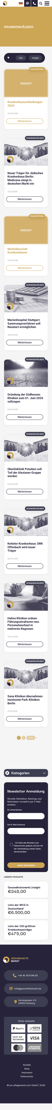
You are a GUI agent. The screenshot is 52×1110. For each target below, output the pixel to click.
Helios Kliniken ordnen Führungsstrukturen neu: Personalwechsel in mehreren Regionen (23, 623)
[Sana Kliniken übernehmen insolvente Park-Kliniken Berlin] (26, 675)
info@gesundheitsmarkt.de (27, 988)
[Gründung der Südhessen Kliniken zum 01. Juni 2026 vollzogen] (26, 373)
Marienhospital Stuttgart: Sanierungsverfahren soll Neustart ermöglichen (23, 323)
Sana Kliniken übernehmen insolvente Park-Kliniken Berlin (25, 700)
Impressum (26, 1072)
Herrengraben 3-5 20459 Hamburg (27, 1001)
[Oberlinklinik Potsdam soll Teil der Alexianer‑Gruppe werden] (26, 447)
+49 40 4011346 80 (28, 975)
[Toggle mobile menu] (47, 3)
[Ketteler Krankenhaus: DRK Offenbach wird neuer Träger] (26, 522)
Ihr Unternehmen (14, 810)
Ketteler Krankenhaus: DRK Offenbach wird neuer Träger (25, 547)
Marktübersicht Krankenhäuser (17, 250)
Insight (35, 58)
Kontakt (27, 1065)
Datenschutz (19, 846)
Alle (21, 58)
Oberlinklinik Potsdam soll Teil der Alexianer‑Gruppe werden (24, 472)
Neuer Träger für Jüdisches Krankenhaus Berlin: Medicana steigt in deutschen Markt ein (25, 178)
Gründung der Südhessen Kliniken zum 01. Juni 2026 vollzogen (25, 398)
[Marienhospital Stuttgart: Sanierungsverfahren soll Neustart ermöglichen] (26, 298)
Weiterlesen (25, 121)
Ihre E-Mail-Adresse (16, 824)
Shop (26, 1068)
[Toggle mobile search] (40, 3)
